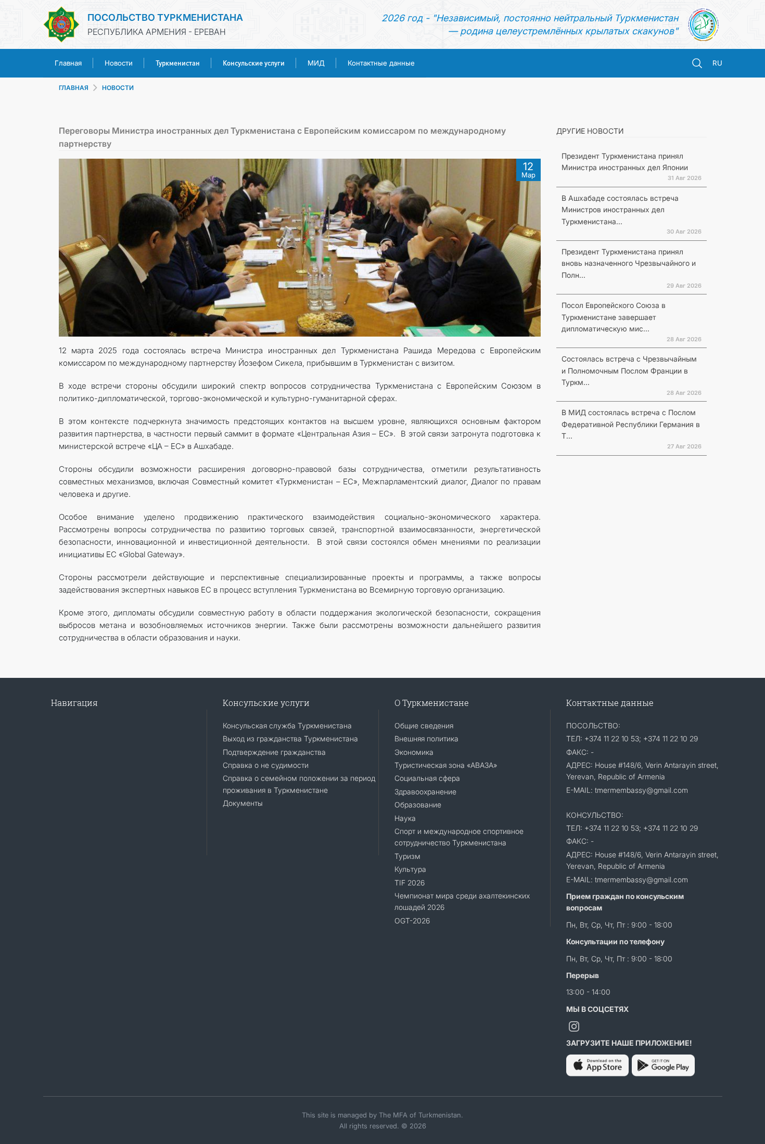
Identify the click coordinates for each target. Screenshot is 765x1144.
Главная (68, 63)
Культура (410, 869)
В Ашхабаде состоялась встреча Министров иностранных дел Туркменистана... (620, 210)
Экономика (414, 752)
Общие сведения (423, 725)
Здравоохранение (425, 791)
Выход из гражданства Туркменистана (290, 738)
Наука (405, 818)
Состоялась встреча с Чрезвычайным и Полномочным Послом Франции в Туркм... (629, 370)
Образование (417, 804)
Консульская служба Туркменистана (287, 725)
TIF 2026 (409, 882)
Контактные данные (381, 63)
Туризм (407, 856)
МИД (316, 63)
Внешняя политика (426, 738)
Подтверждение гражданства (274, 752)
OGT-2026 (412, 920)
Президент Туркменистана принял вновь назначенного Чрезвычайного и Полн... (629, 263)
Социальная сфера (427, 778)
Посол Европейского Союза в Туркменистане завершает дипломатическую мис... (614, 317)
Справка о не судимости (266, 765)
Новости (119, 63)
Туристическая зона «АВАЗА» (445, 765)
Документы (243, 803)
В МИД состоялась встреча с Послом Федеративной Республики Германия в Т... (631, 424)
